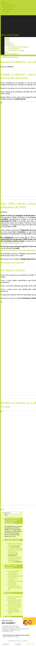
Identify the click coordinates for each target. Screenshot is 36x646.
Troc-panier (8, 9)
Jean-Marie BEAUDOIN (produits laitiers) (15, 576)
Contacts (7, 41)
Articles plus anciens (9, 57)
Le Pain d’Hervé (13, 574)
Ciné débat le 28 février (13, 270)
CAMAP (6, 13)
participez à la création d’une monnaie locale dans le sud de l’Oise (14, 601)
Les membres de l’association (18, 47)
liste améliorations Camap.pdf (12, 262)
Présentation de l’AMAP (16, 50)
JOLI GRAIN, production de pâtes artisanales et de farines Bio (15, 587)
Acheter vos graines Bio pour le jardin (15, 597)
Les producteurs (13, 48)
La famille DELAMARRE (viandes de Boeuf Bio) (15, 581)
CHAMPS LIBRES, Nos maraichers (14, 571)
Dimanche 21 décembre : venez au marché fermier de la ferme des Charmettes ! (15, 551)
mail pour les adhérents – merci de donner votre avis (15, 545)
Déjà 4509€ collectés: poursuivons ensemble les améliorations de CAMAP (14, 559)
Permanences (9, 8)
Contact (7, 11)
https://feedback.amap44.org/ (12, 243)
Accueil (6, 38)
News (6, 2)
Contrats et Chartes (11, 6)
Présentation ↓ (9, 4)
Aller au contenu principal (10, 35)
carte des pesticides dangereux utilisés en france (14, 611)
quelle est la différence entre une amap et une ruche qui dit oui (14, 606)
